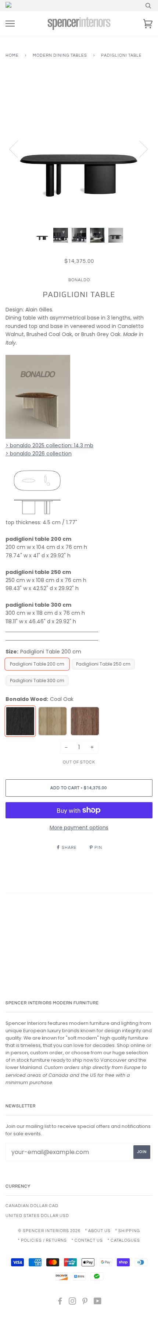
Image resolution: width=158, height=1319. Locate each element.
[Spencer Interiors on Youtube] (98, 1303)
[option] (79, 148)
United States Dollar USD (37, 1216)
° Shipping (127, 1231)
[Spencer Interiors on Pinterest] (85, 1303)
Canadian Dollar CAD (32, 1206)
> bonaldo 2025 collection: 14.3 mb (49, 445)
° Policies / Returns (42, 1240)
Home (12, 55)
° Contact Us (87, 1240)
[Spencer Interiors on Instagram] (72, 1303)
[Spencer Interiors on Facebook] (60, 1303)
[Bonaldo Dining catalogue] (37, 514)
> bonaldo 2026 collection (39, 453)
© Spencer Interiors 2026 (49, 1231)
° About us (98, 1231)
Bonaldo (79, 280)
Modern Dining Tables (60, 55)
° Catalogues (124, 1240)
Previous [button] (18, 148)
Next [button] (139, 148)
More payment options (79, 827)
